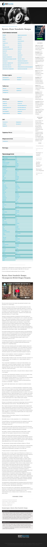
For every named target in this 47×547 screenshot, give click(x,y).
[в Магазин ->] (40, 26)
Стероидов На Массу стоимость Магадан (39, 159)
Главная (3, 26)
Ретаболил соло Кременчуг (7, 504)
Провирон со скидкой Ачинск (39, 154)
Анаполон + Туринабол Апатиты (8, 502)
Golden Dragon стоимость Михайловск (9, 501)
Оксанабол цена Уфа (39, 174)
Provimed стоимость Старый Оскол (39, 149)
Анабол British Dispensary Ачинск (39, 164)
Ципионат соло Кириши (40, 169)
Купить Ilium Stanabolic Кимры (11, 26)
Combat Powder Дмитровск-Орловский (9, 499)
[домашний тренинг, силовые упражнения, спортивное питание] (8, 3)
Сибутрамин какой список (7, 505)
